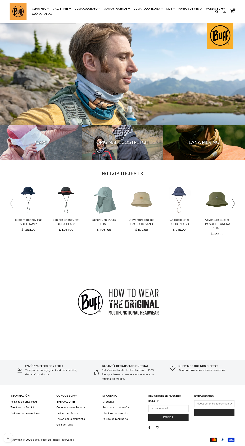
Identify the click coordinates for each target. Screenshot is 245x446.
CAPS (41, 142)
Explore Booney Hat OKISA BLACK (66, 222)
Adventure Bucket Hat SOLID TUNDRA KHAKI (217, 224)
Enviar (168, 417)
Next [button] (233, 203)
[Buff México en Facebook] (149, 428)
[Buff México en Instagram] (157, 428)
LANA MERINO (204, 142)
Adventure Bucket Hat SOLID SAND (141, 222)
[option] (28, 212)
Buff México (40, 439)
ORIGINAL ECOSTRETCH (122, 142)
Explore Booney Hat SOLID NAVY (28, 222)
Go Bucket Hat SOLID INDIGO (179, 222)
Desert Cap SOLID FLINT (104, 222)
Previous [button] (11, 203)
